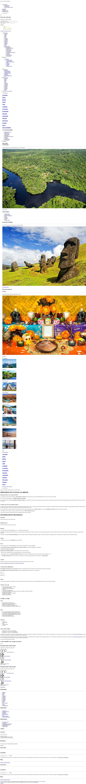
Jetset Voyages (6, 6)
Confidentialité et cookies (6, 724)
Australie (3, 704)
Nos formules (6, 59)
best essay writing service (78, 636)
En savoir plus (4, 209)
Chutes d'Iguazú (8, 50)
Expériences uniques (5, 711)
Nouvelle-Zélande (5, 705)
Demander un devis (5, 11)
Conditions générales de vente (7, 723)
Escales (7, 65)
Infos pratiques (5, 77)
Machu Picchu (6, 132)
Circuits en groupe (9, 60)
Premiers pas (6, 70)
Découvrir (2, 745)
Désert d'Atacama (9, 55)
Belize (5, 34)
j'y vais (1, 643)
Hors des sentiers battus (8, 75)
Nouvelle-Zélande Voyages (8, 7)
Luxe (5, 76)
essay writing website (78, 634)
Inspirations (5, 69)
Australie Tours (6, 5)
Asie (3, 703)
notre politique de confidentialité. (63, 757)
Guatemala (6, 41)
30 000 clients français (10, 652)
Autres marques (4, 4)
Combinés (8, 63)
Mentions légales (5, 725)
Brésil (5, 36)
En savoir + (4, 356)
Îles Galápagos (8, 56)
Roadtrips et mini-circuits (10, 61)
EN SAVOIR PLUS (5, 287)
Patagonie (7, 53)
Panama (5, 44)
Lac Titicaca (8, 54)
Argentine (6, 33)
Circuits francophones (7, 659)
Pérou (5, 45)
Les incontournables (7, 47)
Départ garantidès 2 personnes (4, 664)
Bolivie (5, 35)
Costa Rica (6, 39)
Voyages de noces (9, 66)
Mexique (5, 42)
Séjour (7, 62)
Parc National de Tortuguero (10, 52)
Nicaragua (6, 43)
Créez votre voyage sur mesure (7, 91)
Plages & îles (6, 74)
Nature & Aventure (7, 71)
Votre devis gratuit (7, 656)
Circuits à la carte (7, 213)
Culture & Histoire (7, 72)
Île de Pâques (8, 51)
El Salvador (6, 84)
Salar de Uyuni (8, 49)
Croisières (8, 64)
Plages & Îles (4, 713)
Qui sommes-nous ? (5, 722)
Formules (4, 57)
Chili (5, 37)
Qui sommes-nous (5, 10)
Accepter (1, 783)
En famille (4, 712)
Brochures (4, 9)
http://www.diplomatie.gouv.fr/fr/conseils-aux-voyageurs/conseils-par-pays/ (12, 563)
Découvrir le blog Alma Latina (5, 762)
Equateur (5, 85)
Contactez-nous (4, 726)
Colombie (5, 38)
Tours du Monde (7, 46)
